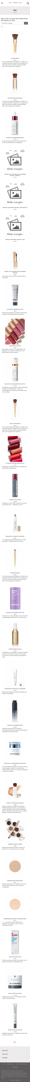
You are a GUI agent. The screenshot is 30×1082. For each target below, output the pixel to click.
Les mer (14, 1076)
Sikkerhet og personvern (22, 1064)
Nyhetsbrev (15, 1067)
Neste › (15, 1042)
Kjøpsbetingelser (10, 1064)
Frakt (3, 1064)
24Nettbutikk (17, 1080)
